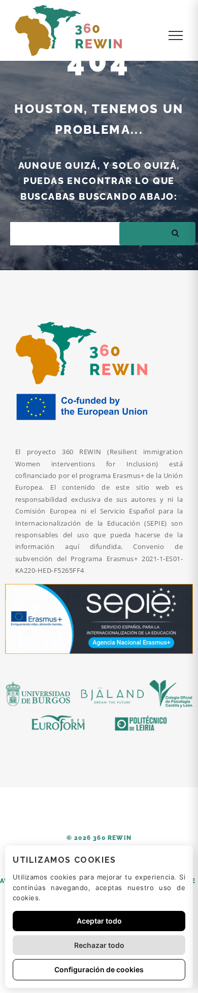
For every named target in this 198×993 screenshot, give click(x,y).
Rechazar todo (99, 945)
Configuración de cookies (99, 969)
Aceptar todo (99, 920)
